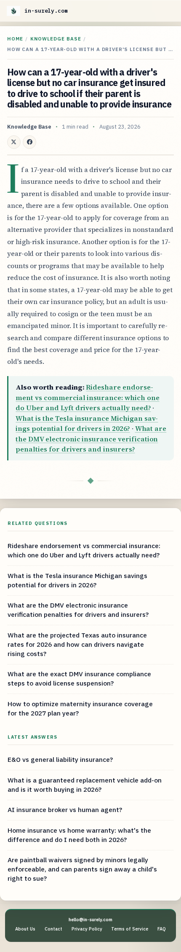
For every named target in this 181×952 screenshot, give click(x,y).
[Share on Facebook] (29, 142)
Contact (53, 929)
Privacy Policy (87, 929)
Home (15, 38)
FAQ (161, 929)
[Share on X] (14, 142)
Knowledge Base (55, 38)
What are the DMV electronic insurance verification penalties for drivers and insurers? (91, 439)
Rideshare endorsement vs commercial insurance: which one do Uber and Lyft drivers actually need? (87, 397)
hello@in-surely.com (90, 919)
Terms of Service (129, 929)
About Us (25, 929)
